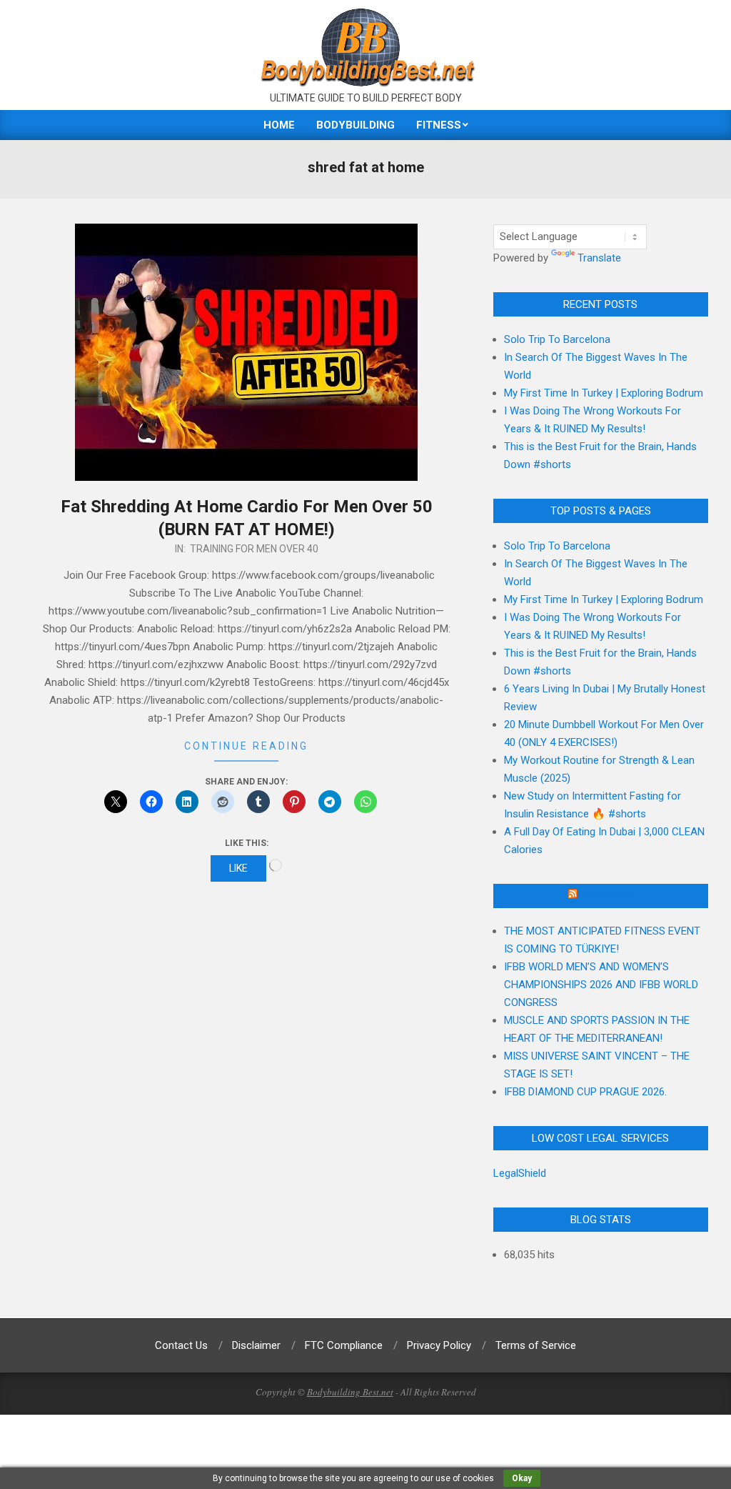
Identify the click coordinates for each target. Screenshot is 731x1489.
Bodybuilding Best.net (350, 1391)
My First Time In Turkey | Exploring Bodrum (603, 393)
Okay (522, 1478)
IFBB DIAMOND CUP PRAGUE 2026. (585, 1091)
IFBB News (606, 896)
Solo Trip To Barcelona (557, 339)
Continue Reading (246, 746)
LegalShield (519, 1173)
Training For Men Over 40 (254, 548)
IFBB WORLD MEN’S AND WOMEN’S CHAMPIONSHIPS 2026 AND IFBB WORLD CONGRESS (601, 984)
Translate (599, 258)
